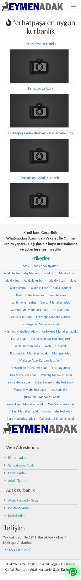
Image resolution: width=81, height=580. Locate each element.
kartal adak (18, 339)
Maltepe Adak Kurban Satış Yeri (40, 360)
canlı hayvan (57, 295)
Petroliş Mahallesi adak (56, 375)
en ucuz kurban (21, 317)
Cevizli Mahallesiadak (55, 302)
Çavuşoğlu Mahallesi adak (57, 419)
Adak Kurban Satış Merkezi (22, 273)
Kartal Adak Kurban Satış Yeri (50, 339)
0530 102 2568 (20, 550)
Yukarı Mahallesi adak (24, 411)
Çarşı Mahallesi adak (21, 419)
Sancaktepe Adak (21, 466)
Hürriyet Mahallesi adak (20, 331)
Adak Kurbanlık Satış (23, 501)
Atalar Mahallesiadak (29, 295)
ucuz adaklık (59, 390)
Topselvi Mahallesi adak (30, 390)
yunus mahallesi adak (57, 411)
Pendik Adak (17, 473)
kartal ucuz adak (56, 346)
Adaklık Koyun (67, 273)
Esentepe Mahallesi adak (53, 317)
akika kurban (39, 288)
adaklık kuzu (57, 280)
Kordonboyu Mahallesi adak (29, 353)
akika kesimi (18, 288)
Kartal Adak (16, 516)
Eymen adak (17, 458)
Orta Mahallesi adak (22, 375)
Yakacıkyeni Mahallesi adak (25, 404)
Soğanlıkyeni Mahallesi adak (54, 382)
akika (73, 280)
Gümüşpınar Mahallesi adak (40, 324)
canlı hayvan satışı (23, 302)
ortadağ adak (61, 368)
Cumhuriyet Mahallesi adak (29, 310)
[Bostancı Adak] (40, 428)
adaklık (49, 273)
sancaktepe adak (19, 382)
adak (26, 266)
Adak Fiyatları (18, 481)
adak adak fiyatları (46, 266)
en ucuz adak (61, 310)
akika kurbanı (62, 288)
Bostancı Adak (18, 508)
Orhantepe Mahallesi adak (29, 368)
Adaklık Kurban (34, 280)
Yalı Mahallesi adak (61, 404)
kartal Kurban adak (27, 346)
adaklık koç (12, 280)
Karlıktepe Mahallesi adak (59, 331)
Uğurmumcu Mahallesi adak (40, 397)
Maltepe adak (61, 353)
